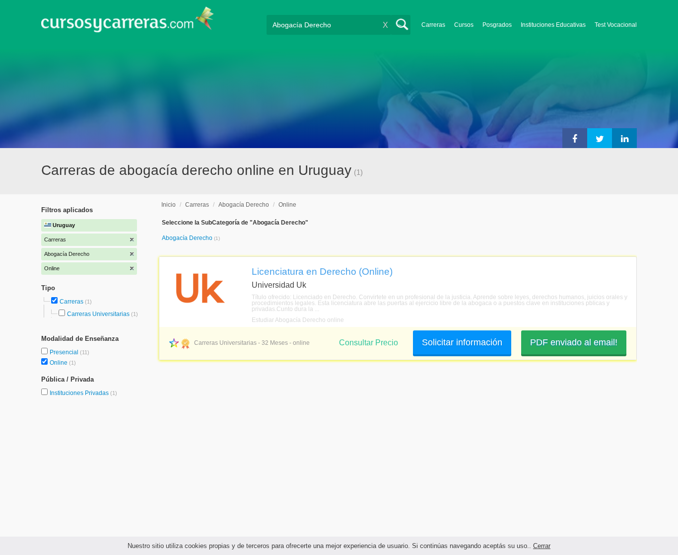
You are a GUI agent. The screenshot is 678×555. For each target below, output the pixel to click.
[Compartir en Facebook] (574, 138)
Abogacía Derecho (243, 204)
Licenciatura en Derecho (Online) (322, 271)
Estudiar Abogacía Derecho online (298, 320)
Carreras (433, 25)
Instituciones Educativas (553, 25)
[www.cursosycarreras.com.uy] (127, 22)
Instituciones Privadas (83, 393)
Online (59, 362)
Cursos (464, 25)
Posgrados (497, 25)
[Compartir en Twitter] (599, 138)
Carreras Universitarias (98, 314)
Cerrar (541, 546)
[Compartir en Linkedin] (624, 138)
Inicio (168, 204)
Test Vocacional (616, 25)
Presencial (65, 352)
